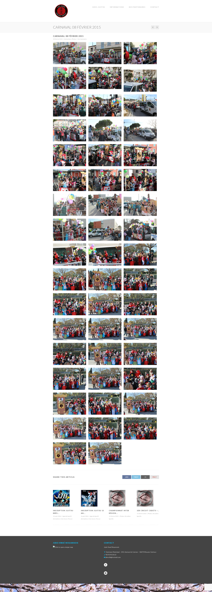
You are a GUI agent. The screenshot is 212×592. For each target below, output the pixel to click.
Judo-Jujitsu (98, 7)
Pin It (154, 477)
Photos (122, 516)
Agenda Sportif (67, 516)
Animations (56, 519)
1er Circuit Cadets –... (148, 510)
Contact (154, 7)
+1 (145, 477)
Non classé (64, 519)
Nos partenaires (137, 7)
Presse (70, 519)
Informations (117, 7)
